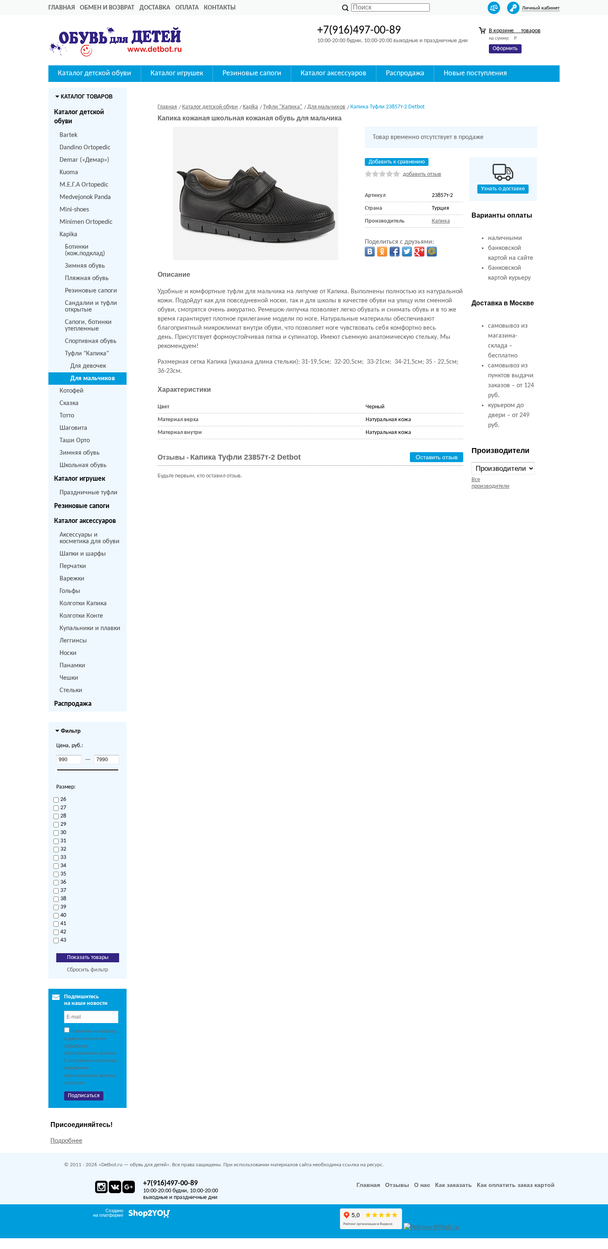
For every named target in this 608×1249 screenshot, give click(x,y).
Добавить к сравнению (397, 162)
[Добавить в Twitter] (407, 252)
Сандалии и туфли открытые (91, 306)
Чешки (69, 678)
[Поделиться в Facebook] (395, 252)
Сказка (69, 403)
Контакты (220, 8)
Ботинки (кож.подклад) (85, 250)
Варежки (72, 578)
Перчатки (73, 566)
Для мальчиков (92, 378)
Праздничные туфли (88, 492)
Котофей (72, 391)
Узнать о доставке (503, 189)
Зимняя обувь (85, 266)
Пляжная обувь (87, 278)
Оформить (505, 49)
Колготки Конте (81, 616)
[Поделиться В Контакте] (370, 252)
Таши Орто (75, 440)
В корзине (515, 31)
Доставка (154, 8)
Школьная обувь (83, 465)
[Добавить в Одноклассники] (382, 252)
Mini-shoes (74, 209)
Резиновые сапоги (91, 291)
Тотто (67, 415)
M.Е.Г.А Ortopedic (84, 185)
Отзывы (397, 1185)
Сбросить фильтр (87, 970)
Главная (61, 8)
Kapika (68, 234)
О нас (422, 1185)
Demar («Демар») (84, 160)
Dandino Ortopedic (85, 147)
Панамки (72, 665)
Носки (68, 653)
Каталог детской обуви (79, 117)
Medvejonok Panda (85, 197)
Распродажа (72, 703)
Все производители (491, 483)
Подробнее (66, 1141)
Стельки (71, 690)
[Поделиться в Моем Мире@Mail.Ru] (432, 252)
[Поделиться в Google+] (419, 252)
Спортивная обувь (91, 341)
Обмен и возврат (107, 8)
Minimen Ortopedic (86, 222)
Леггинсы (73, 641)
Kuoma (69, 172)
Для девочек (88, 366)
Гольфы (70, 591)
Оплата (187, 8)
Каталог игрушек (79, 478)
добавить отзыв (422, 174)
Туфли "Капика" (87, 353)
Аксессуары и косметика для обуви (90, 538)
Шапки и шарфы (83, 554)
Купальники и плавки (90, 628)
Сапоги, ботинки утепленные (88, 325)
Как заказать (453, 1185)
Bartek (68, 135)
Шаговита (73, 428)
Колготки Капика (83, 603)
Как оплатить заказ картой (516, 1185)
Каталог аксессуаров (85, 521)
